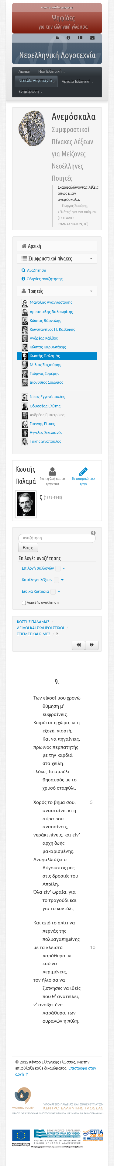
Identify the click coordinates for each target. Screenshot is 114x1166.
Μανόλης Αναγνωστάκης (51, 302)
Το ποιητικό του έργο (83, 481)
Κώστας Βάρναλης (45, 321)
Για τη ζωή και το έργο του (52, 481)
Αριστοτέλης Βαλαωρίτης (51, 312)
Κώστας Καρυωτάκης (48, 347)
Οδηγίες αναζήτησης (44, 279)
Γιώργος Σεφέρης (44, 374)
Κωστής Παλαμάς (45, 356)
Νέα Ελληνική (50, 71)
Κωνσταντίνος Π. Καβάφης (52, 329)
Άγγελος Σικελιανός (46, 433)
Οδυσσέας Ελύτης (45, 406)
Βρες (28, 547)
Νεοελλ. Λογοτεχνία (35, 81)
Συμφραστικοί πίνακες (49, 258)
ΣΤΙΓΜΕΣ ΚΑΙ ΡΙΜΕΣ (33, 634)
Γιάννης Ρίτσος (42, 424)
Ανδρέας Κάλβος (44, 338)
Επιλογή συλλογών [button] (38, 568)
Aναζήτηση (36, 270)
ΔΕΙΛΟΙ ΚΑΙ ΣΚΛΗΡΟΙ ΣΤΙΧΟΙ (40, 628)
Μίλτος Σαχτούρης (45, 365)
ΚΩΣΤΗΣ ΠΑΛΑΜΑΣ (33, 622)
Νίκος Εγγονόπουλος (47, 397)
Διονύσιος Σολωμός (46, 382)
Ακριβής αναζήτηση (43, 603)
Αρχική (24, 71)
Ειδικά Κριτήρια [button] (35, 591)
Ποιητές (34, 291)
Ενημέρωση (29, 91)
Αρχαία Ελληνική (76, 81)
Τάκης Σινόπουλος (45, 441)
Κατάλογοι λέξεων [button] (37, 580)
